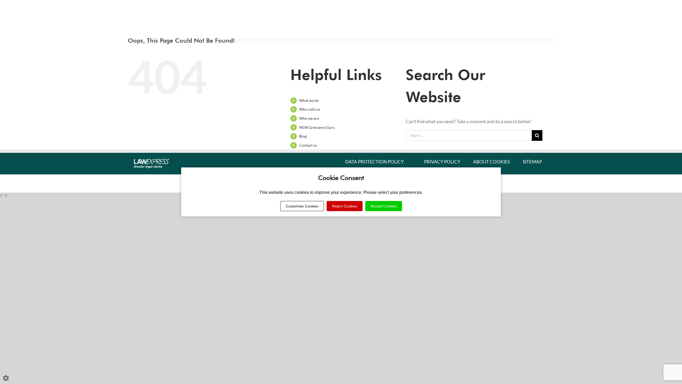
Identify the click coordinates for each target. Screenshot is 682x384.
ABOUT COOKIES (491, 162)
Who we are (309, 118)
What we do (309, 100)
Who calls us (309, 109)
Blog (303, 136)
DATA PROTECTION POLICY (374, 162)
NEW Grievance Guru (317, 127)
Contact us (308, 145)
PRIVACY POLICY (442, 162)
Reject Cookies (344, 206)
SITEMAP (532, 162)
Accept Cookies (384, 206)
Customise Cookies (302, 206)
